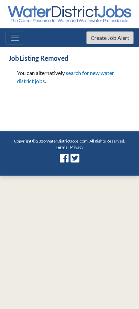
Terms (61, 102)
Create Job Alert (110, 37)
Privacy (76, 102)
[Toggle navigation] (14, 38)
